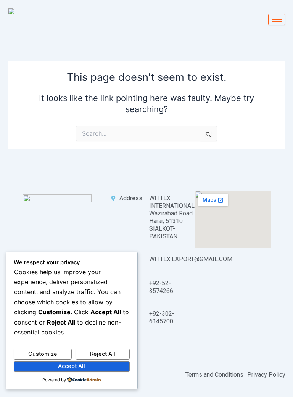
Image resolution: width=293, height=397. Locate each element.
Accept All (71, 366)
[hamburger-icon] (276, 19)
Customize (42, 353)
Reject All (102, 353)
